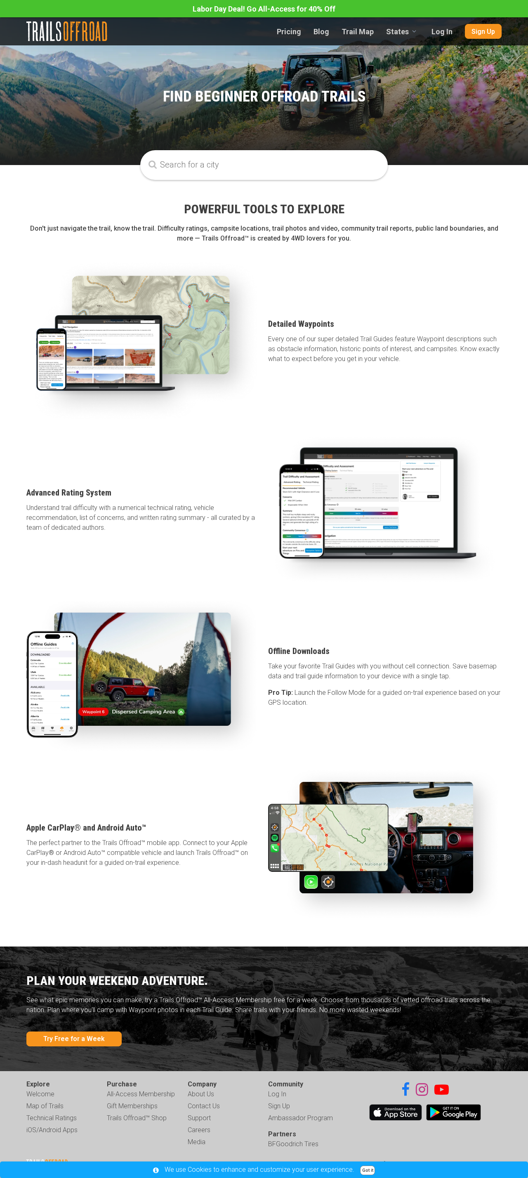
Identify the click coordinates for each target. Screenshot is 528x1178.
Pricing (289, 31)
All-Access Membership (141, 1094)
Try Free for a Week (74, 1039)
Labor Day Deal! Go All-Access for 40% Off (264, 9)
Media (196, 1142)
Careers (199, 1130)
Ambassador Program (300, 1118)
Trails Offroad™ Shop (137, 1118)
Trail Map (358, 31)
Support (199, 1118)
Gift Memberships (132, 1106)
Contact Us (204, 1106)
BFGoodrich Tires (293, 1144)
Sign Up (483, 31)
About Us (201, 1094)
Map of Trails (45, 1106)
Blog (321, 31)
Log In (442, 31)
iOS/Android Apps (52, 1130)
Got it (367, 1170)
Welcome (40, 1094)
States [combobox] (397, 31)
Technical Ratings (51, 1118)
